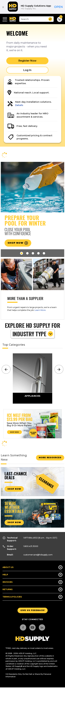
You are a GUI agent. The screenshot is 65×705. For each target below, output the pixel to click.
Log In (27, 70)
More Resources (50, 457)
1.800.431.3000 (30, 546)
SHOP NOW (14, 489)
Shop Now (14, 522)
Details (19, 105)
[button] (50, 19)
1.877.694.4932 (30, 538)
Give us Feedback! (32, 610)
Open (58, 7)
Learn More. (40, 310)
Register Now (27, 60)
